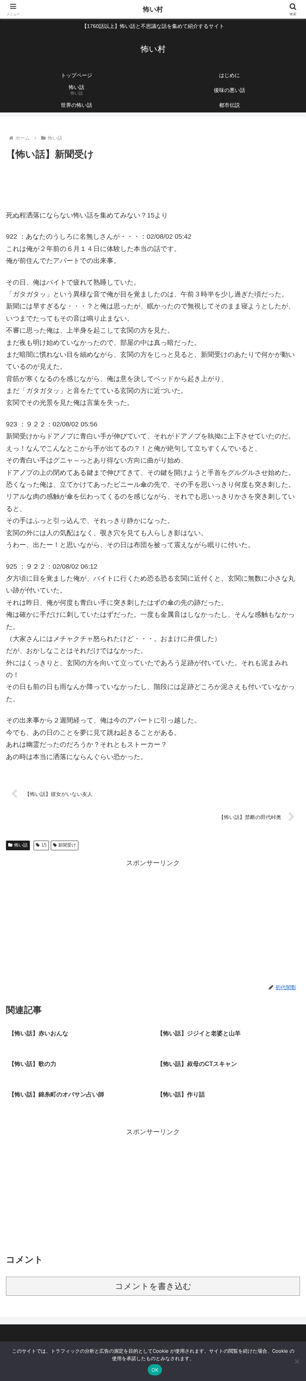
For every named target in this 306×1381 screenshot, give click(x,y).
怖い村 (153, 9)
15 (44, 845)
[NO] (296, 1361)
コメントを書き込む (153, 1286)
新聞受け (67, 845)
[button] (283, 1103)
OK (155, 1370)
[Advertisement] (153, 183)
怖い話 (21, 845)
